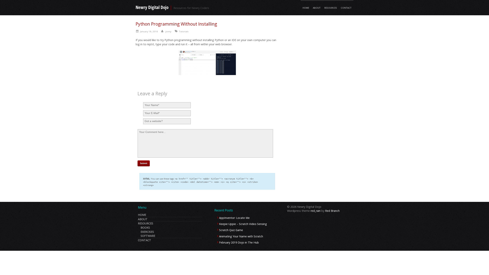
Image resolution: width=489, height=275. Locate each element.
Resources (330, 7)
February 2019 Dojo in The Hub (239, 242)
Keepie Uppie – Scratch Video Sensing (243, 224)
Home (306, 7)
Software (148, 236)
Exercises (147, 232)
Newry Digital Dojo (152, 7)
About (317, 7)
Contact (346, 7)
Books (145, 227)
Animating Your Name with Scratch (241, 236)
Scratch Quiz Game (231, 230)
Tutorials (184, 31)
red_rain (316, 211)
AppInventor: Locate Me (234, 218)
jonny (168, 31)
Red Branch (332, 211)
